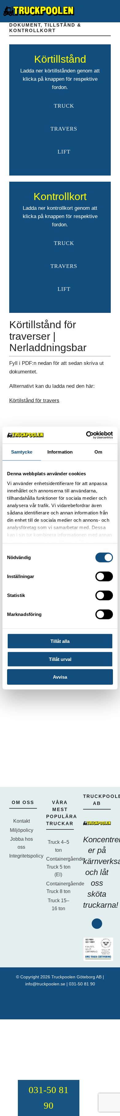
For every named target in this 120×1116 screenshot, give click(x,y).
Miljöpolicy (21, 830)
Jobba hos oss (21, 843)
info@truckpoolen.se (45, 983)
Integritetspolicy (21, 855)
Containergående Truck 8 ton (58, 887)
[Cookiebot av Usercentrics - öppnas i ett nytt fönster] (86, 435)
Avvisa (60, 677)
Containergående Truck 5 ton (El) (58, 866)
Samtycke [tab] (21, 451)
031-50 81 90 (82, 983)
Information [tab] (60, 451)
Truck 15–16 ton (58, 904)
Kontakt (21, 821)
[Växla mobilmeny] (114, 11)
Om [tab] (98, 451)
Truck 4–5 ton (58, 846)
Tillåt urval (60, 659)
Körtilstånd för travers (34, 400)
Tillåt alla (60, 641)
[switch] (104, 576)
